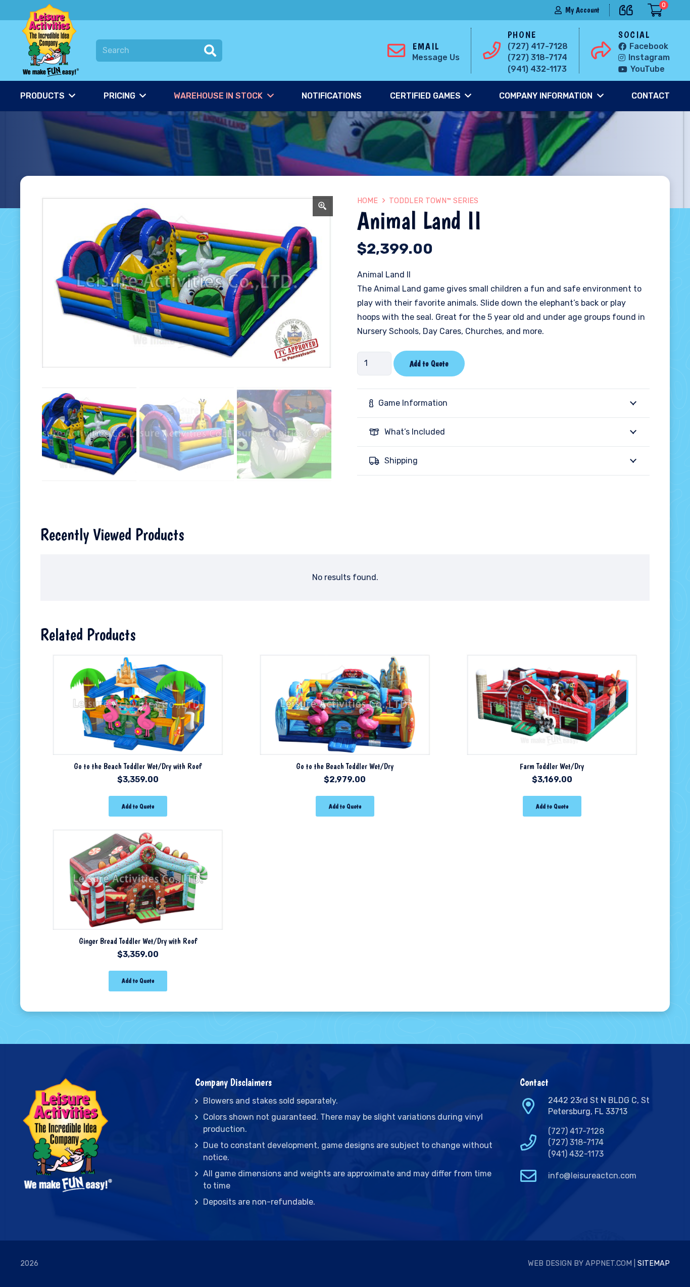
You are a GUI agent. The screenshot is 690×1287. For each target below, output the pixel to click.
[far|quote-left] (628, 8)
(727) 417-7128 (576, 1131)
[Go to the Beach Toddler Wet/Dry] (345, 660)
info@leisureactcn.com (592, 1175)
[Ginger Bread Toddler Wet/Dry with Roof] (138, 835)
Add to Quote (429, 363)
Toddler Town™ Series (433, 201)
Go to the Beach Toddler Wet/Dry (344, 766)
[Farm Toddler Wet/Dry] (552, 660)
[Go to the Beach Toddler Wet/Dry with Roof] (138, 660)
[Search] (210, 50)
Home (367, 201)
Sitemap (653, 1263)
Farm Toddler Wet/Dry (552, 766)
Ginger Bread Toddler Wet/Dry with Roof (138, 941)
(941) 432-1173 (576, 1154)
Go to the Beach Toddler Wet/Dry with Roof (138, 766)
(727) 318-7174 (576, 1142)
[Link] (52, 40)
